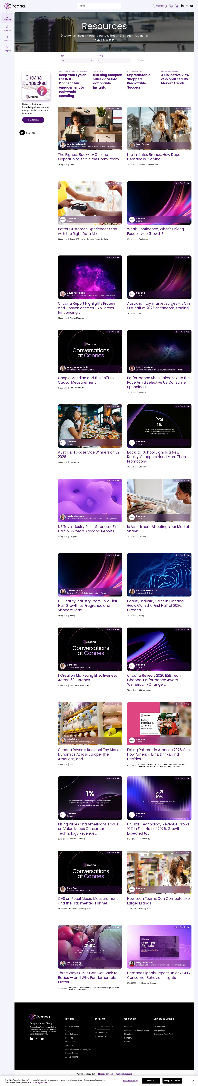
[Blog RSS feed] (22, 133)
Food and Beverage (87, 239)
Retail (106, 239)
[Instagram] (187, 5)
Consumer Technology (77, 839)
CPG (77, 239)
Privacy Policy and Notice (38, 1083)
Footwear (154, 165)
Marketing (142, 467)
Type (62, 56)
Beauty (148, 165)
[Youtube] (191, 5)
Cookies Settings (130, 1080)
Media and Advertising (78, 388)
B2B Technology (145, 690)
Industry (100, 56)
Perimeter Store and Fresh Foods (168, 766)
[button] (177, 6)
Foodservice (99, 239)
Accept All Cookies (172, 1080)
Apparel (142, 165)
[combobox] (77, 60)
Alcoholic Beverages (145, 764)
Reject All (151, 1080)
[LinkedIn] (182, 5)
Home (72, 165)
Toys (140, 313)
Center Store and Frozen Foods (165, 764)
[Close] (193, 1080)
